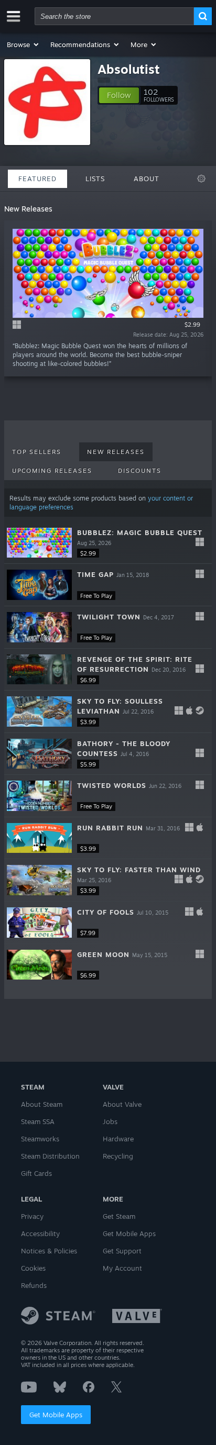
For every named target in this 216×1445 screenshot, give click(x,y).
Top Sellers (36, 451)
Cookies (33, 1268)
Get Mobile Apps (55, 1414)
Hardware (118, 1139)
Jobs (110, 1121)
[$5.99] (39, 754)
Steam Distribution (50, 1156)
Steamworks (40, 1139)
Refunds (34, 1285)
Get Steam (119, 1216)
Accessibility (40, 1233)
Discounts (139, 470)
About (146, 178)
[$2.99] (39, 543)
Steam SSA (38, 1121)
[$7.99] (39, 922)
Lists (95, 178)
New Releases (116, 451)
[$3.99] (39, 711)
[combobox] (114, 16)
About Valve (122, 1104)
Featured (37, 178)
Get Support (122, 1251)
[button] (23, 44)
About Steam (41, 1104)
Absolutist (129, 69)
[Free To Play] (39, 585)
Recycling (118, 1156)
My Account (122, 1268)
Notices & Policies (49, 1251)
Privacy (32, 1216)
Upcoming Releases (52, 470)
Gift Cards (36, 1173)
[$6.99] (39, 669)
